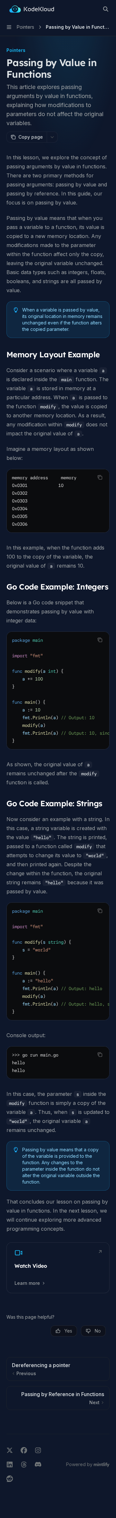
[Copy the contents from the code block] (100, 477)
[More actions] (52, 137)
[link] (58, 1267)
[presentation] (58, 690)
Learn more (27, 1283)
